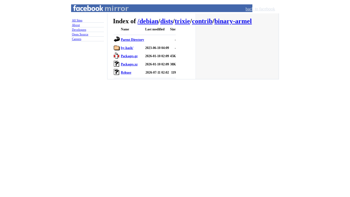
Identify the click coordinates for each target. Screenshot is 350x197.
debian (148, 21)
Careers (76, 38)
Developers (79, 29)
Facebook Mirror (95, 14)
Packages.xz (129, 64)
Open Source (80, 34)
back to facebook (260, 9)
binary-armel (233, 21)
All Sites (77, 20)
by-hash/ (127, 48)
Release (126, 72)
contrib (202, 21)
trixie (182, 21)
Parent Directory (132, 40)
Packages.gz (129, 56)
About (76, 25)
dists (166, 21)
